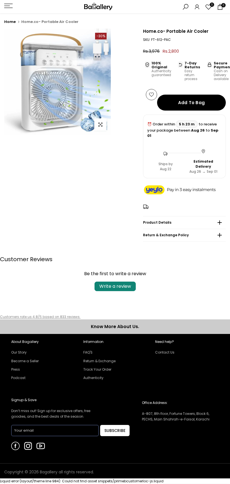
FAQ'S (88, 352)
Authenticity (93, 377)
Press (15, 369)
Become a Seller (25, 361)
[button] (184, 190)
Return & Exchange (99, 361)
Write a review (115, 286)
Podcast (18, 377)
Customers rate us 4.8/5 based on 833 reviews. (40, 316)
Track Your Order (97, 369)
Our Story (19, 352)
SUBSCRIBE (114, 430)
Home (10, 22)
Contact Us (164, 352)
